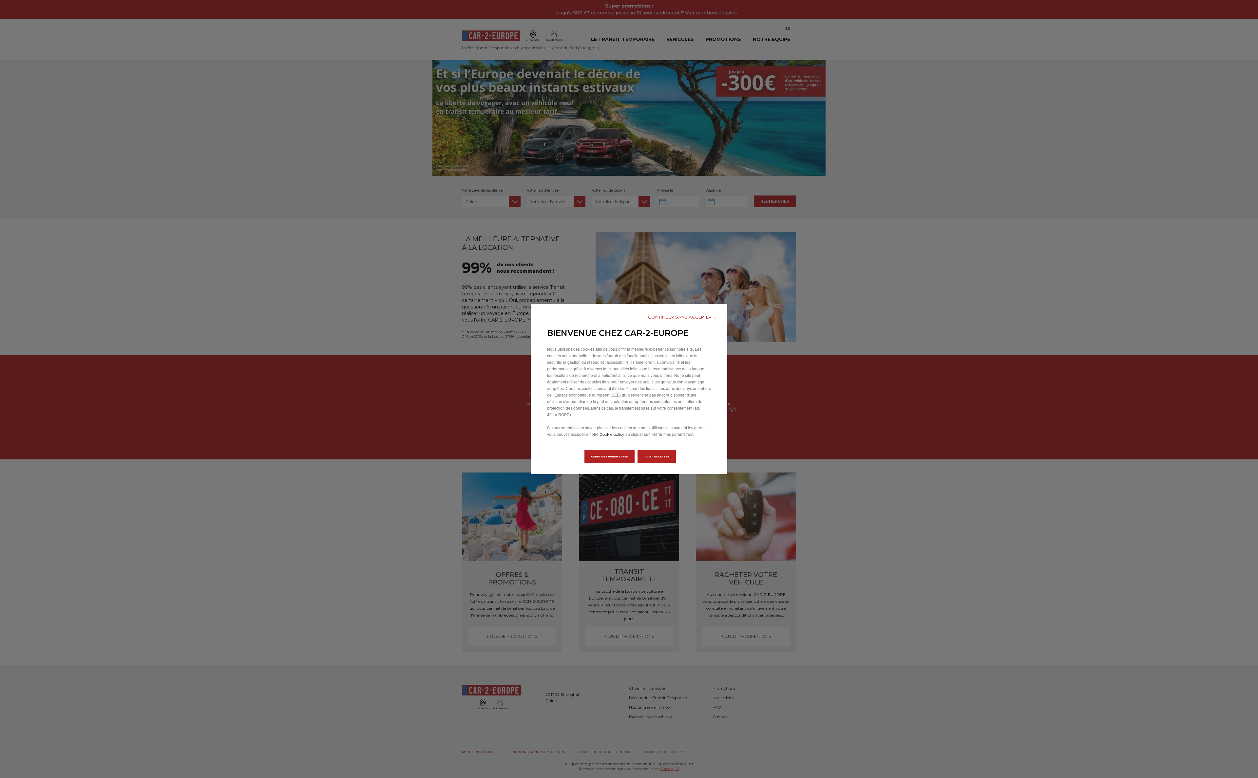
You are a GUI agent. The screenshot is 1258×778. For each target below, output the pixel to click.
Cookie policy (612, 434)
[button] (682, 317)
